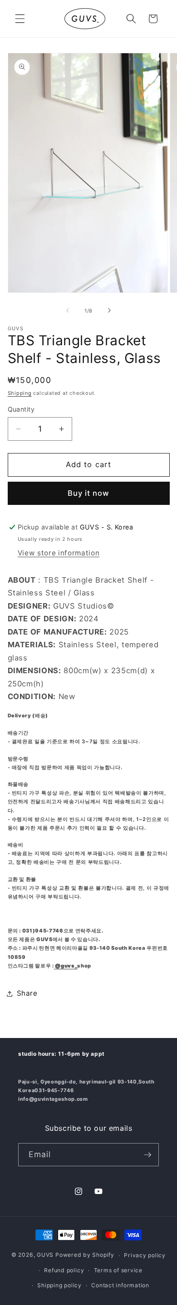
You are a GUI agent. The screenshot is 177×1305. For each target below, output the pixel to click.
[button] (20, 19)
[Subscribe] (147, 1155)
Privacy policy (145, 1255)
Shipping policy (59, 1285)
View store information (59, 553)
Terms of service (118, 1270)
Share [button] (27, 993)
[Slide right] (109, 311)
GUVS (45, 1255)
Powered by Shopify (84, 1255)
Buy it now (89, 493)
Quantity (21, 409)
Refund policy (64, 1270)
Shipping (20, 393)
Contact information (120, 1285)
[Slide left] (68, 311)
